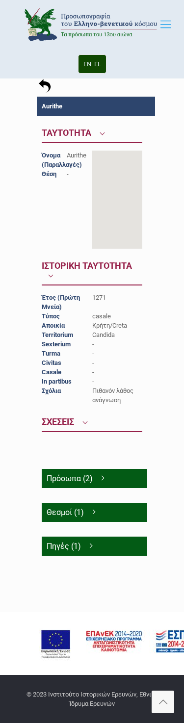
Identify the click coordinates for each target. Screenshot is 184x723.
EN (87, 64)
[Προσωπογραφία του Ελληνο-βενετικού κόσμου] (92, 24)
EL (97, 64)
